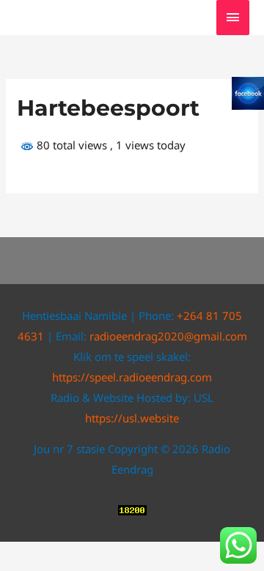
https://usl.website (132, 418)
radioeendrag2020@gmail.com (168, 336)
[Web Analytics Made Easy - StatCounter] (132, 508)
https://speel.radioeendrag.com (132, 377)
